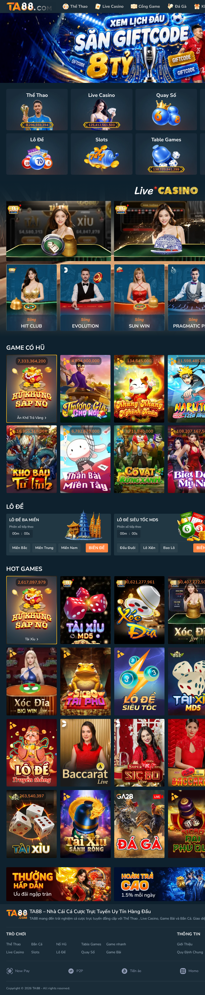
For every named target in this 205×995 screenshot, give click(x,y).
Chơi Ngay (31, 297)
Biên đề (97, 548)
